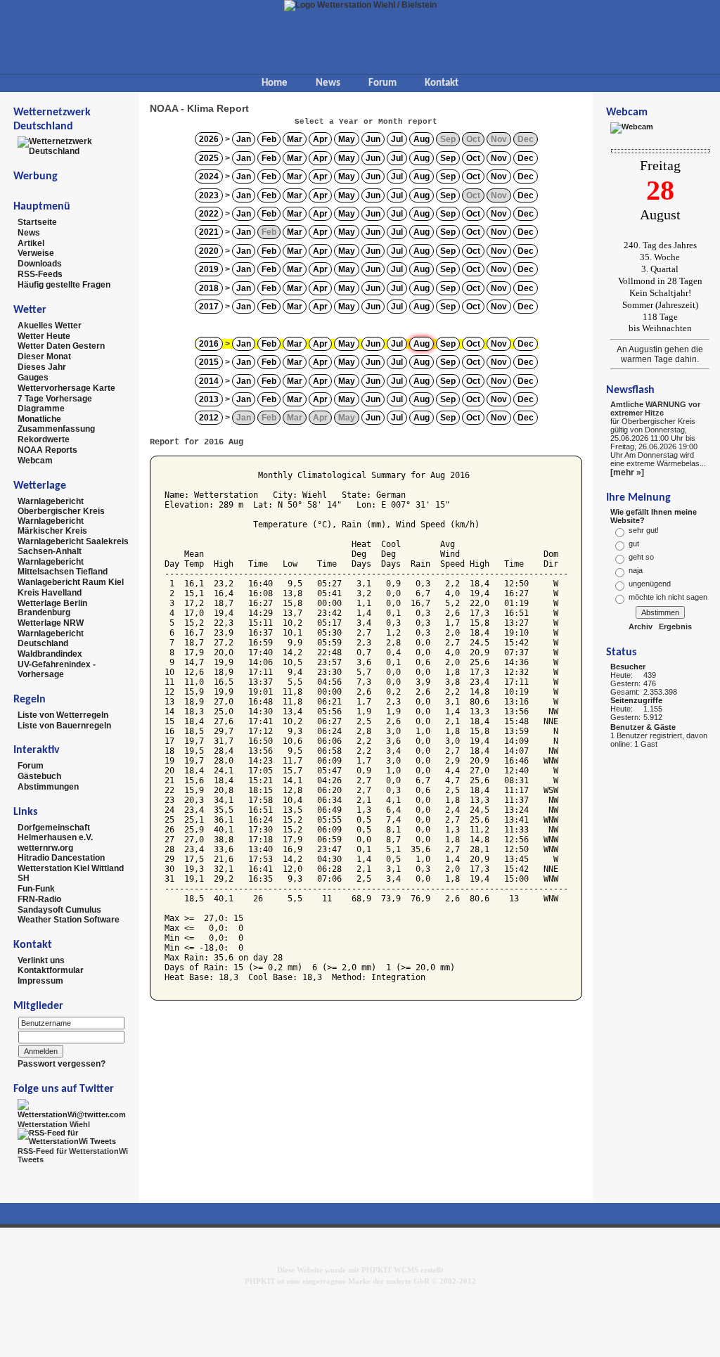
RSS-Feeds (40, 274)
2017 (209, 306)
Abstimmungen (48, 787)
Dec (526, 158)
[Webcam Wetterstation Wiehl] (631, 127)
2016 (209, 344)
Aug (421, 139)
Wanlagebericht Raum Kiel (71, 582)
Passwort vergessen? (61, 1064)
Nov (499, 158)
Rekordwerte (44, 439)
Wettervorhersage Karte (66, 388)
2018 (209, 288)
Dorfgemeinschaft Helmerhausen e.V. (55, 832)
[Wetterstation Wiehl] (73, 1108)
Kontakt (441, 83)
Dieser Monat (44, 356)
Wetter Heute (44, 335)
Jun (373, 139)
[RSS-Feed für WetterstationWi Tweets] (73, 1136)
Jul (397, 139)
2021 (209, 232)
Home (275, 83)
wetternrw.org (45, 847)
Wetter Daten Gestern (61, 346)
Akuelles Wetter (50, 325)
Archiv (640, 626)
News (328, 83)
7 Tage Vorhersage (55, 398)
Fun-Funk (36, 889)
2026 (209, 139)
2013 (209, 399)
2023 (209, 195)
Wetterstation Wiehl (54, 1124)
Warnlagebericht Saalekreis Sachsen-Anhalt (73, 546)
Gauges (33, 377)
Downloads (40, 264)
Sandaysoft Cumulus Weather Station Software (69, 915)
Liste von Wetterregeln (63, 715)
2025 (209, 158)
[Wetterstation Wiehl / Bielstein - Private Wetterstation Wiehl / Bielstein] (360, 5)
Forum (382, 83)
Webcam (35, 460)
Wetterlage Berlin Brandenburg (52, 607)
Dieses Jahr (42, 367)
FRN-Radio (39, 899)
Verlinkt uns (41, 960)
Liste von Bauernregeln (64, 725)
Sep (448, 158)
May (346, 139)
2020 (209, 251)
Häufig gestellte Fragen (64, 285)
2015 (209, 362)
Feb (269, 139)
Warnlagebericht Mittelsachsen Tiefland (63, 567)
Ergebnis (675, 626)
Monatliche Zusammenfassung (56, 424)
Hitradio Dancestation (61, 858)
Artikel (31, 242)
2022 (209, 214)
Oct (473, 158)
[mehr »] (627, 472)
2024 (209, 176)
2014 (209, 381)
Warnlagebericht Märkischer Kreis (52, 526)
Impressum (40, 981)
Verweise (36, 253)
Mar (294, 139)
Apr (320, 139)
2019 (209, 269)
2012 (209, 418)
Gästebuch (39, 776)
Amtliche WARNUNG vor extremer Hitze (655, 408)
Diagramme (41, 408)
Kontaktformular (51, 970)
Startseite (37, 222)
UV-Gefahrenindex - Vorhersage (57, 669)
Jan (243, 139)
